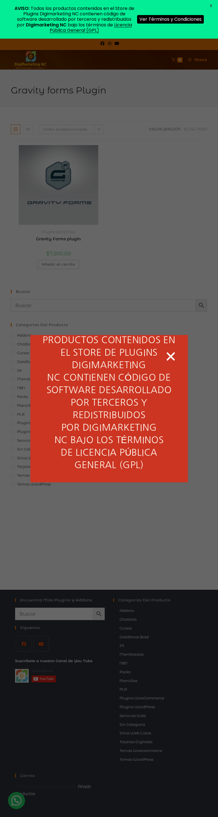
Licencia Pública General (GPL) (91, 28)
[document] (109, 408)
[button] (171, 356)
